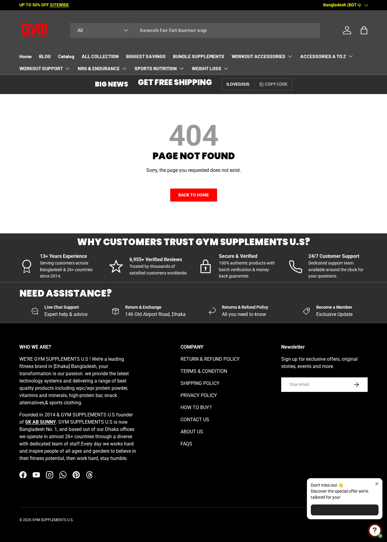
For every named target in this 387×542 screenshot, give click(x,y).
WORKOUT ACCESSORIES (258, 56)
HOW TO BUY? (196, 407)
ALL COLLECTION (100, 56)
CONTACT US (194, 419)
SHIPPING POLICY (200, 383)
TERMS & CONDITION (203, 371)
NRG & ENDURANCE (99, 68)
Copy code (276, 84)
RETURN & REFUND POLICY (210, 359)
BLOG (45, 56)
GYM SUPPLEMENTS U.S (52, 520)
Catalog (66, 56)
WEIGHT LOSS (206, 68)
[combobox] (195, 30)
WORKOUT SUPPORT (41, 68)
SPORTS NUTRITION (156, 68)
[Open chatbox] (375, 530)
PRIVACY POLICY (198, 395)
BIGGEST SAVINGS (146, 56)
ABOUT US (191, 432)
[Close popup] (376, 483)
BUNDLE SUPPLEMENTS (198, 56)
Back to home (193, 194)
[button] (364, 30)
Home (25, 56)
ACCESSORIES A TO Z (323, 56)
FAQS (186, 444)
